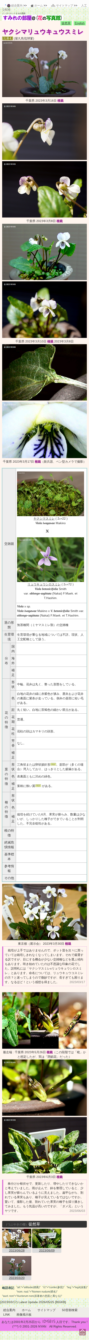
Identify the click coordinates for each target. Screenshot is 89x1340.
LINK (6, 1314)
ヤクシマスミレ (44, 518)
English (80, 23)
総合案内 (9, 1310)
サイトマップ (46, 1310)
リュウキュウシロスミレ (44, 584)
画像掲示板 (24, 1314)
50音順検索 (70, 1310)
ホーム (26, 1310)
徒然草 (66, 23)
